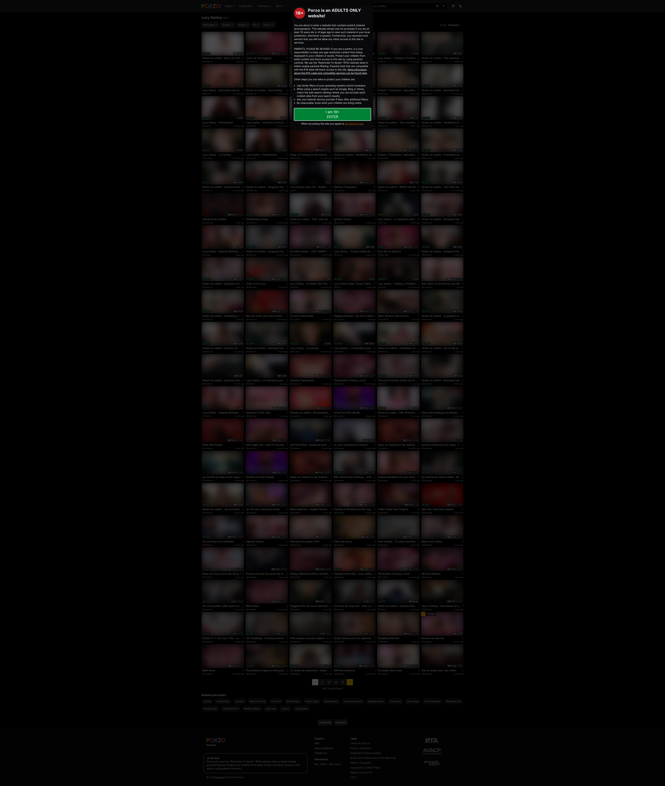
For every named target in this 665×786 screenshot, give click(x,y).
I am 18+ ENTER (332, 114)
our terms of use (354, 123)
